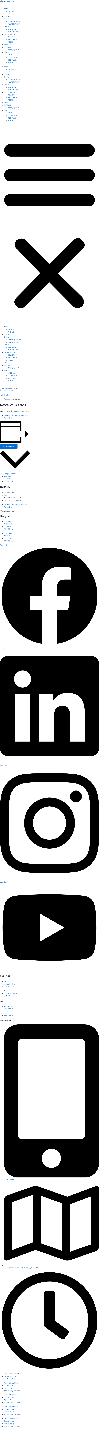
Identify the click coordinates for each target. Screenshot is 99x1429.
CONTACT (7, 74)
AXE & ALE (12, 113)
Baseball (19, 500)
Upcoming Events (14, 79)
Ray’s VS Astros (10, 418)
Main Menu (12, 87)
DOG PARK (12, 118)
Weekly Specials (14, 108)
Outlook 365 (8, 479)
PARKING (11, 121)
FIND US (11, 72)
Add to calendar (9, 446)
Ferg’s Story (12, 69)
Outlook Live (8, 481)
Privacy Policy (9, 1388)
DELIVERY (11, 95)
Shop (6, 103)
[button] (49, 223)
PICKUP (10, 100)
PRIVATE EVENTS (14, 82)
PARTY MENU (13, 90)
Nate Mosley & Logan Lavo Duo (16, 415)
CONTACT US (9, 987)
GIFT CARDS (12, 97)
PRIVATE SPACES (10, 529)
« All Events (4, 395)
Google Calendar (10, 474)
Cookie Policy (9, 1386)
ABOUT (6, 981)
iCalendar (7, 476)
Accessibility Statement (12, 1391)
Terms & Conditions (11, 1383)
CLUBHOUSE (12, 115)
